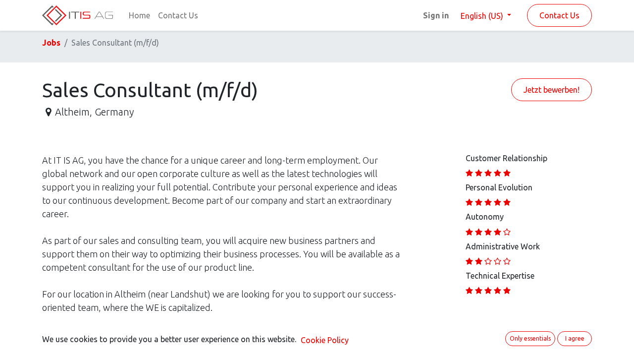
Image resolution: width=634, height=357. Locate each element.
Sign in (436, 15)
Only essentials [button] (530, 338)
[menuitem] (139, 15)
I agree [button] (574, 338)
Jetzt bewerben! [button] (552, 89)
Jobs (51, 42)
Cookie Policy (325, 340)
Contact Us (559, 15)
